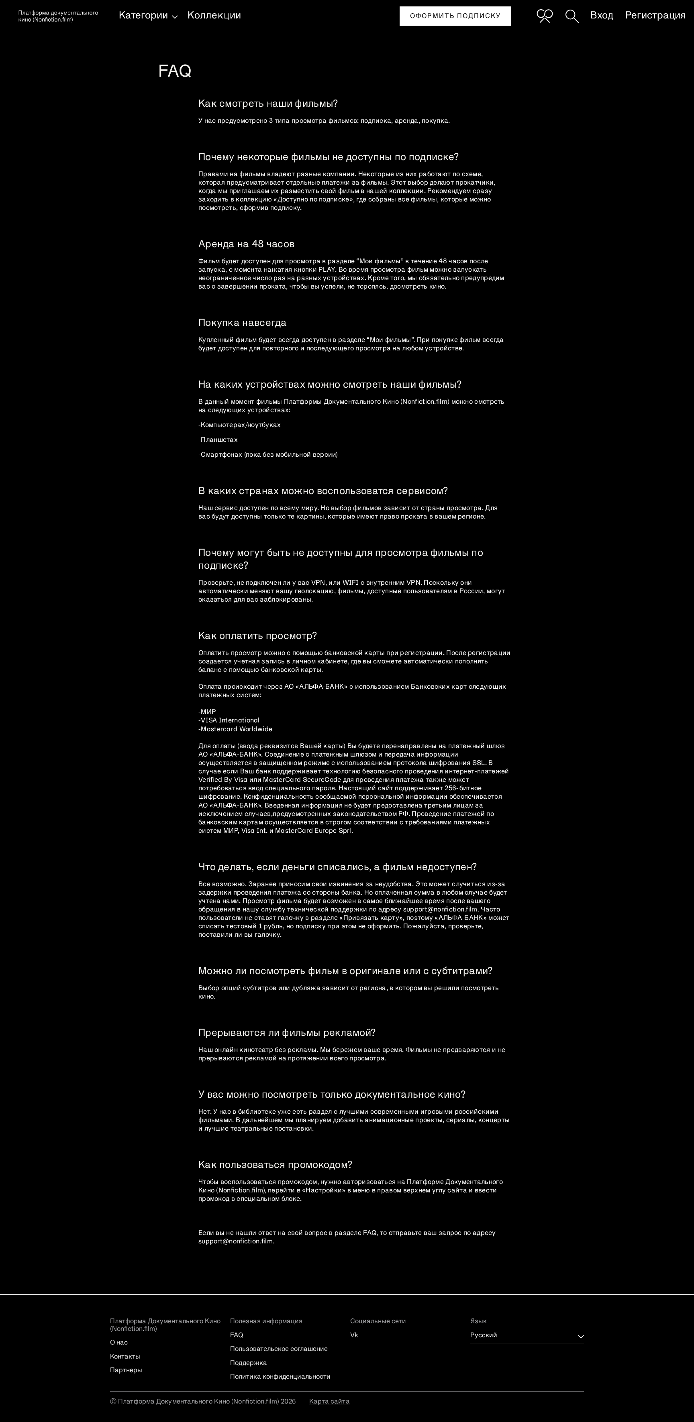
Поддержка (248, 1363)
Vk (354, 1335)
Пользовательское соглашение (279, 1349)
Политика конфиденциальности (280, 1377)
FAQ (236, 1335)
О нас (119, 1343)
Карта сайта (329, 1402)
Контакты (125, 1357)
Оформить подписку (455, 16)
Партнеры (126, 1370)
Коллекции (214, 15)
